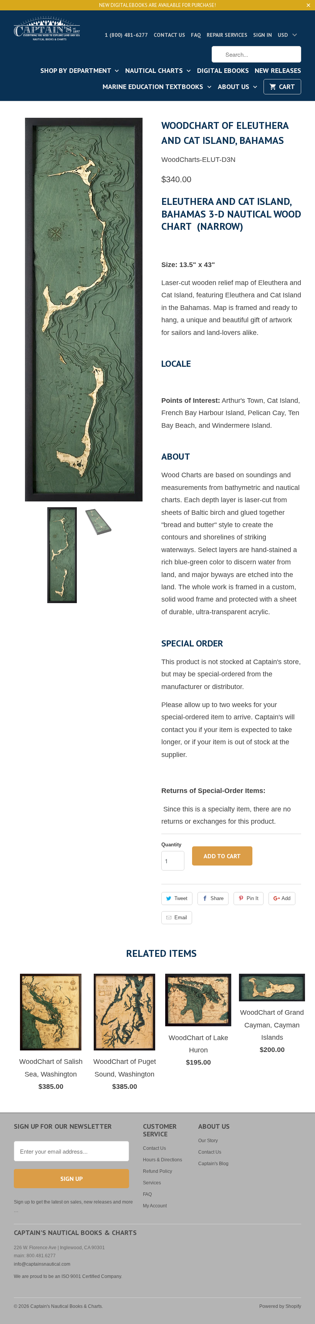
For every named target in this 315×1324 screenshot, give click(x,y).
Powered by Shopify (280, 1306)
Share (217, 898)
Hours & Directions (162, 1159)
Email (180, 917)
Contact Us (169, 34)
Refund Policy (157, 1171)
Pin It (253, 898)
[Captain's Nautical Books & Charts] (47, 30)
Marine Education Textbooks (154, 87)
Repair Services (227, 34)
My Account (155, 1206)
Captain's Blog (213, 1163)
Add (286, 898)
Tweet (180, 898)
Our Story (208, 1140)
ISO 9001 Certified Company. (91, 1276)
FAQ (196, 34)
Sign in (262, 34)
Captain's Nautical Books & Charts (66, 1306)
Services (152, 1182)
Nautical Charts (155, 71)
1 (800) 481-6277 (126, 34)
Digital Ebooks (223, 71)
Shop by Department (76, 71)
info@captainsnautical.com (42, 1264)
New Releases (278, 71)
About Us (234, 87)
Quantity (171, 844)
